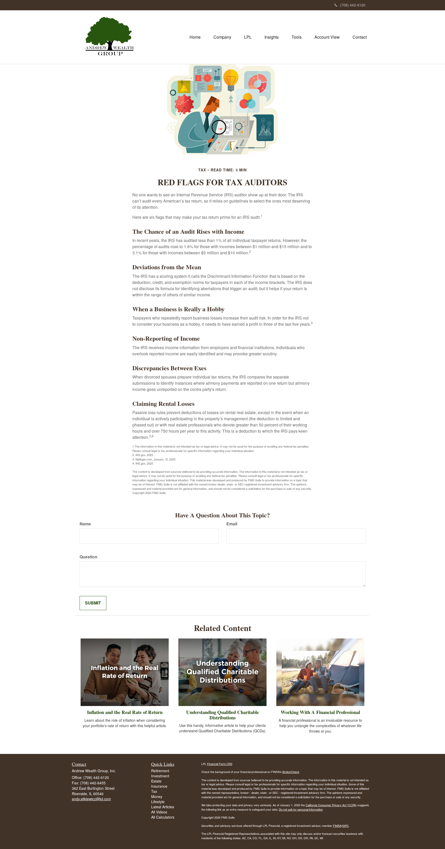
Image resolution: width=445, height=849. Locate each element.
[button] (222, 37)
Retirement (160, 770)
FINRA (337, 825)
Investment (160, 775)
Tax (154, 791)
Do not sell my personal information (301, 809)
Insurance (159, 786)
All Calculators (162, 817)
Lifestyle (158, 801)
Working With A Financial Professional (320, 712)
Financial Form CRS (219, 764)
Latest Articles (162, 806)
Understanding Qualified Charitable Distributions (222, 715)
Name (85, 524)
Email (231, 524)
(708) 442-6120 (352, 4)
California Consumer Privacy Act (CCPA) (331, 805)
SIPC (345, 825)
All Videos (159, 811)
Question (88, 557)
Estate (156, 781)
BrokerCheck (291, 772)
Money (156, 796)
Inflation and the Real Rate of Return (124, 712)
